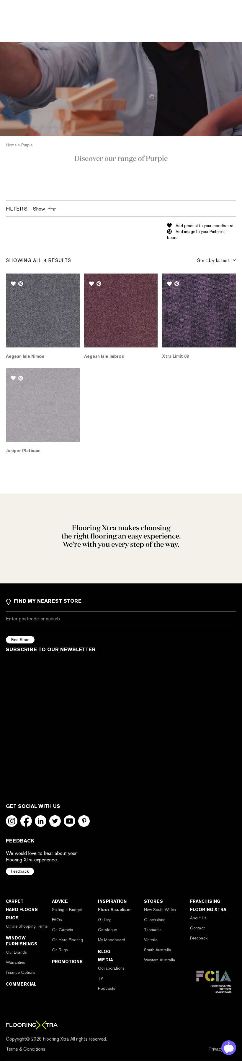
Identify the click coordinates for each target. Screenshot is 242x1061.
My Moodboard (111, 939)
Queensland (155, 919)
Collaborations (111, 968)
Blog (104, 951)
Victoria (151, 939)
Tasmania (153, 929)
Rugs (12, 918)
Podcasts (106, 988)
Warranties (15, 962)
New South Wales (160, 909)
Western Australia (159, 960)
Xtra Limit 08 (175, 356)
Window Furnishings (21, 941)
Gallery (104, 919)
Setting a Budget (67, 909)
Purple (26, 145)
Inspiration (112, 901)
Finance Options (20, 972)
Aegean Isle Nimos (25, 356)
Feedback (20, 871)
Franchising (205, 901)
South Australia (157, 949)
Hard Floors (22, 909)
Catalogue (107, 929)
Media (105, 960)
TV (100, 978)
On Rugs (60, 949)
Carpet (15, 901)
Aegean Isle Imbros (104, 356)
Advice (60, 901)
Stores (153, 901)
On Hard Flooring (67, 939)
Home (11, 145)
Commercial (21, 984)
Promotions (67, 961)
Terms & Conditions (25, 1049)
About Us (198, 918)
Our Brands (16, 952)
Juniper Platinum (23, 450)
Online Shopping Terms (27, 926)
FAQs (57, 919)
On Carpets (62, 929)
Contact (197, 928)
